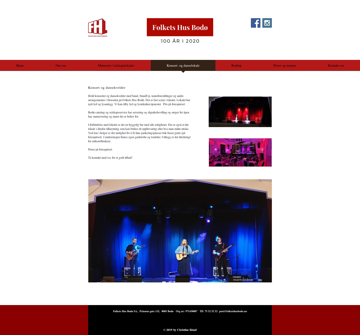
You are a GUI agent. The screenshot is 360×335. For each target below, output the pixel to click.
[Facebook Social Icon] (255, 23)
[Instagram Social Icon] (267, 23)
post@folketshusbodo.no (233, 311)
